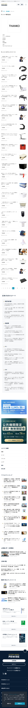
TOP (4, 11)
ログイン (14, 664)
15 (24, 288)
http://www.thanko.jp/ (7, 45)
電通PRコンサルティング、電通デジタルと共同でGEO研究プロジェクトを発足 (14, 358)
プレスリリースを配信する (13, 668)
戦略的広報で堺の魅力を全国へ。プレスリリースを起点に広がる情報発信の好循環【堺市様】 (18, 553)
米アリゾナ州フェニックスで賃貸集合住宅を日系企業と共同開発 (14, 335)
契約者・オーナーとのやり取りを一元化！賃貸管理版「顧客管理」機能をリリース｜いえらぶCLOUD (14, 378)
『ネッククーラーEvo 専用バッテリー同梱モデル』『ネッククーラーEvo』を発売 (9, 76)
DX (6, 369)
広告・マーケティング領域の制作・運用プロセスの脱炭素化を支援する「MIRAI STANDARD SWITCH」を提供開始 (14, 340)
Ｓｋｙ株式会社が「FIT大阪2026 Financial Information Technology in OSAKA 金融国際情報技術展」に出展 (14, 350)
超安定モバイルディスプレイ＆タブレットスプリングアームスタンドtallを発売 (9, 135)
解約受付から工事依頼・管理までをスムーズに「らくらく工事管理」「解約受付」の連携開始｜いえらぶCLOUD (14, 384)
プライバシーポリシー (13, 694)
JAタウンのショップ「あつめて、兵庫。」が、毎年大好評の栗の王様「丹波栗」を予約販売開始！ (12, 518)
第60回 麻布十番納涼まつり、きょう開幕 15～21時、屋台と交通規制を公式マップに (13, 570)
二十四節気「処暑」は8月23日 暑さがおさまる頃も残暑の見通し (13, 574)
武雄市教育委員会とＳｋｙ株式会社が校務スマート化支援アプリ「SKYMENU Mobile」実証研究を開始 (14, 373)
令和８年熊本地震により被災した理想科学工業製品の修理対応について (14, 304)
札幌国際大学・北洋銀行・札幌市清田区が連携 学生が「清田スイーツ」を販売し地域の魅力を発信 (12, 480)
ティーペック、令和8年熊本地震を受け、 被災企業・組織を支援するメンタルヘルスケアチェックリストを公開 (14, 316)
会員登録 (14, 660)
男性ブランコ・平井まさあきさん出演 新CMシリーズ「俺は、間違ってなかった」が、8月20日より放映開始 (14, 389)
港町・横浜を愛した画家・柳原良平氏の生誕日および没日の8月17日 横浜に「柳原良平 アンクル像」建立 (12, 511)
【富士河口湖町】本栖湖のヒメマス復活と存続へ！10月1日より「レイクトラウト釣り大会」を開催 (12, 498)
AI (6, 346)
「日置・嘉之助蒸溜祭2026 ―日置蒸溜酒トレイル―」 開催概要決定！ (12, 486)
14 (21, 288)
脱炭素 (7, 323)
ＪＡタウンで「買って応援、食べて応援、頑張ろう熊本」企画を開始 (14, 308)
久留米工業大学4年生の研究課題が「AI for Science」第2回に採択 (13, 355)
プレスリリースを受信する (13, 670)
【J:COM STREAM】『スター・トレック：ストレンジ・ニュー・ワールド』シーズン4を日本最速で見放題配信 (12, 525)
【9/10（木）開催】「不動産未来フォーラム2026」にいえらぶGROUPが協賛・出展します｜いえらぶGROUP (14, 363)
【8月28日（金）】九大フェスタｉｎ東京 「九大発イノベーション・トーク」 (12, 540)
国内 (18, 4)
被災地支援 (8, 301)
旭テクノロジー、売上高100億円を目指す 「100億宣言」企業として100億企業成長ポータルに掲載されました (14, 327)
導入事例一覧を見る (13, 556)
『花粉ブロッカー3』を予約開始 (8, 230)
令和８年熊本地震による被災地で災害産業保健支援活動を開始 (14, 312)
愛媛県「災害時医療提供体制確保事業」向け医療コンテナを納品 (11, 504)
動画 (2, 465)
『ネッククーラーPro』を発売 (7, 66)
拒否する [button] (9, 703)
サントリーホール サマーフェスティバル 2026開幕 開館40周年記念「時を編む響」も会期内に (13, 566)
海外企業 (3, 468)
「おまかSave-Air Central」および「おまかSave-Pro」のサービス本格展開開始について (14, 331)
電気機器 (8, 11)
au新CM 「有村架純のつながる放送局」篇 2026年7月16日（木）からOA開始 (11, 533)
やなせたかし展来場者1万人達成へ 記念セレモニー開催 (12, 492)
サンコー (7, 68)
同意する (20, 703)
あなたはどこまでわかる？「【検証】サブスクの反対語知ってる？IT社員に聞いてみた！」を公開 (18, 585)
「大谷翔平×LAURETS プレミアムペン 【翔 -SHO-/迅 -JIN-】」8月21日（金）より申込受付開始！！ (17, 592)
